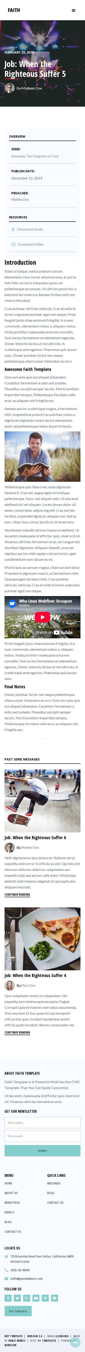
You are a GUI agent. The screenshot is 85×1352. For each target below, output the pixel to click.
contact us (13, 1231)
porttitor (31, 655)
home (8, 1183)
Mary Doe (28, 985)
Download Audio (30, 229)
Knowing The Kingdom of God (34, 156)
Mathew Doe (32, 88)
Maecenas (52, 349)
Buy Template (13, 1336)
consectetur (23, 510)
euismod (47, 277)
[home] (14, 10)
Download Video (31, 244)
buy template (18, 1311)
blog (8, 1222)
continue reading (17, 894)
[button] (73, 10)
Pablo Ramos (17, 1341)
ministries (12, 1202)
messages (54, 1183)
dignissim (27, 420)
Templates (49, 1341)
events (9, 1212)
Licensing (62, 1336)
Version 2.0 (34, 1336)
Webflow (11, 1345)
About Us (11, 1193)
